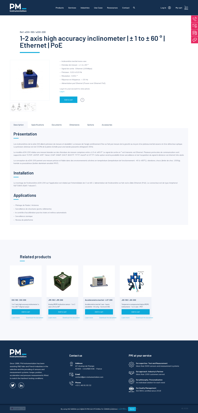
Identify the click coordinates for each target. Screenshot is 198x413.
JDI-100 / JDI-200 (129, 300)
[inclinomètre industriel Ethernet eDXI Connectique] (16, 107)
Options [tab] (90, 124)
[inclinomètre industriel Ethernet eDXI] (29, 107)
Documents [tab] (57, 124)
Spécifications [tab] (37, 124)
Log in (62, 91)
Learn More (122, 409)
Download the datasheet (34, 318)
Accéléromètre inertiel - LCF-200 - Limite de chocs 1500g (98, 301)
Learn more (16, 318)
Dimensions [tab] (74, 124)
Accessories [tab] (107, 124)
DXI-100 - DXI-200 (19, 300)
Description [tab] (19, 124)
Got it (132, 409)
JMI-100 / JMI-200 (55, 300)
